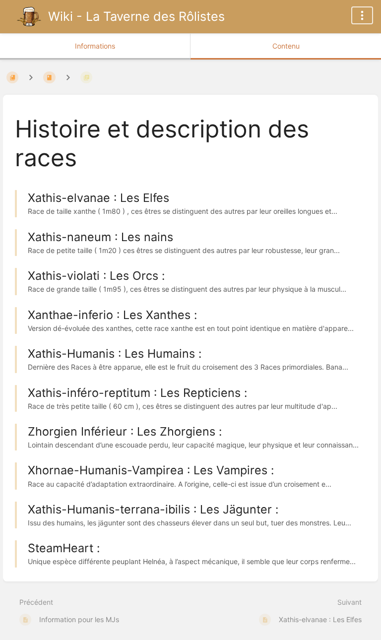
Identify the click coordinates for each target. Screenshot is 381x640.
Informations (95, 46)
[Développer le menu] (362, 15)
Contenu (286, 46)
